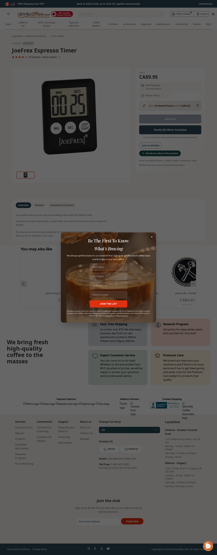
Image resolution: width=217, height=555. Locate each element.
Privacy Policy (109, 316)
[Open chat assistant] (208, 546)
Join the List (108, 303)
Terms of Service (122, 316)
